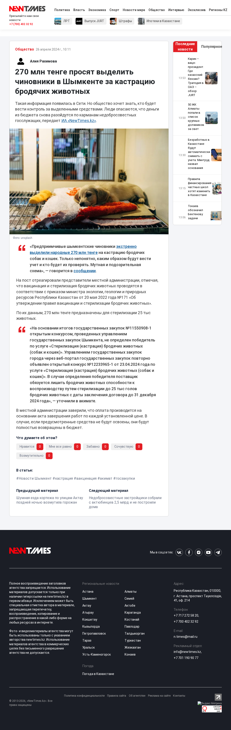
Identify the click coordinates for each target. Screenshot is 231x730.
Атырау (88, 612)
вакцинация (86, 478)
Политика (62, 10)
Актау (86, 605)
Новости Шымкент (35, 478)
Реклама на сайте (159, 695)
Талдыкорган (135, 633)
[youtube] (208, 552)
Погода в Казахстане (98, 674)
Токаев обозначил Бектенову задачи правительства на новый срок (199, 216)
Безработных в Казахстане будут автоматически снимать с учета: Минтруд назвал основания (199, 154)
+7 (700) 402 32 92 (21, 24)
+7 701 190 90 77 (186, 658)
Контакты (179, 695)
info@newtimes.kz (187, 652)
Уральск (88, 647)
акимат (106, 478)
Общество (156, 10)
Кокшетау (89, 619)
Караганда (133, 612)
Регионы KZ (218, 10)
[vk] (179, 552)
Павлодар (132, 626)
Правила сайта (116, 695)
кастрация (64, 478)
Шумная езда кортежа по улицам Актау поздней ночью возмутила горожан (49, 500)
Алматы (130, 591)
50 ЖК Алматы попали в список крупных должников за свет (196, 116)
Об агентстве (137, 695)
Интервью (176, 10)
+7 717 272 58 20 (186, 615)
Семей (129, 598)
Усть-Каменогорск (96, 654)
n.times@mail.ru (185, 636)
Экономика (97, 10)
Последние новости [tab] (185, 46)
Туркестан (133, 640)
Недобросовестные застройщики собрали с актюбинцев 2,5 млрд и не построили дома (125, 502)
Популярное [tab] (211, 46)
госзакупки (125, 478)
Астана (87, 591)
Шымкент (89, 598)
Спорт (114, 10)
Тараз (86, 640)
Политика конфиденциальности (84, 695)
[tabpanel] (197, 138)
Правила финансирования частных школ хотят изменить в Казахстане (199, 187)
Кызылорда (91, 626)
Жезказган (133, 647)
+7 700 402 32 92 (186, 621)
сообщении (85, 271)
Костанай (132, 619)
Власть (79, 10)
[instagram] (198, 552)
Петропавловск (94, 633)
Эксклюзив (197, 10)
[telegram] (218, 552)
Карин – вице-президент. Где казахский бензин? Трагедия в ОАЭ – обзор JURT (196, 77)
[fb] (189, 552)
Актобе (130, 605)
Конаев (130, 654)
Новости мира (134, 10)
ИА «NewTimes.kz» (78, 120)
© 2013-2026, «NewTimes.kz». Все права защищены (30, 703)
